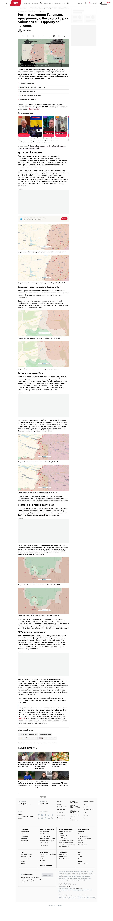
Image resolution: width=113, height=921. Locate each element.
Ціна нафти (81, 831)
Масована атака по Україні (47, 840)
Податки (80, 842)
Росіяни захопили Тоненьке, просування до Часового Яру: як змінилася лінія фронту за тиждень (49, 8)
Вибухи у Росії (43, 843)
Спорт (80, 852)
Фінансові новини (83, 836)
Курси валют (81, 834)
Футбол (80, 856)
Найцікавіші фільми (26, 854)
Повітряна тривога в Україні (47, 838)
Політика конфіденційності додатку (74, 811)
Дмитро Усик (27, 30)
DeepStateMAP (34, 109)
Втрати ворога (44, 845)
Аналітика (57, 3)
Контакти (86, 804)
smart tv (81, 897)
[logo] (15, 3)
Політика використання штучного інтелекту (75, 806)
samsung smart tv (91, 897)
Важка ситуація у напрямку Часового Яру (32, 87)
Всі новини (26, 3)
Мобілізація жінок (64, 838)
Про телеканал (61, 809)
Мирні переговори (45, 836)
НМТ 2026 (42, 860)
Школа (42, 858)
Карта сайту (87, 815)
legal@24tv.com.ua (77, 888)
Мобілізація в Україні (66, 829)
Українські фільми (26, 856)
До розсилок (47, 875)
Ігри (64, 3)
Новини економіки (84, 829)
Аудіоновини (24, 840)
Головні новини (25, 831)
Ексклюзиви (48, 3)
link (38, 814)
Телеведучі (60, 812)
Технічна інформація (89, 801)
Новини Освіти (44, 852)
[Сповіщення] (85, 3)
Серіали (23, 863)
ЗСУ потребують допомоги (28, 100)
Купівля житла (63, 856)
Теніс (79, 859)
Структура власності (89, 809)
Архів (85, 812)
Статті (25, 8)
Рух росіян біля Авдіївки (27, 83)
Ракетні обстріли (44, 831)
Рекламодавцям (61, 815)
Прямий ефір (24, 836)
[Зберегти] (64, 36)
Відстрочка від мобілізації (66, 842)
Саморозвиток (44, 863)
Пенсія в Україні (82, 844)
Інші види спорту (83, 863)
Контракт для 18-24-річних (66, 840)
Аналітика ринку (63, 854)
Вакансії (86, 806)
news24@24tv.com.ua (24, 804)
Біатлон (80, 861)
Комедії (23, 861)
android (63, 897)
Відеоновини (24, 838)
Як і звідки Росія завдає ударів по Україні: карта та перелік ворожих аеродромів (42, 147)
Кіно (22, 852)
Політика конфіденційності (74, 802)
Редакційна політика (62, 806)
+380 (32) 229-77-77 (68, 886)
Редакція (59, 804)
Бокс (79, 854)
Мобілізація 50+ (63, 835)
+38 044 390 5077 (43, 804)
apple (72, 897)
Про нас (59, 801)
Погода (23, 843)
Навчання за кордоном (46, 865)
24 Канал (20, 8)
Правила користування (60, 818)
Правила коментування (74, 819)
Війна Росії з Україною (47, 829)
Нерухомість (63, 852)
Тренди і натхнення (64, 859)
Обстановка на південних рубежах (30, 95)
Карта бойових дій (45, 834)
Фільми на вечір (25, 859)
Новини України (37, 3)
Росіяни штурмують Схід (27, 91)
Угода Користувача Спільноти (75, 816)
